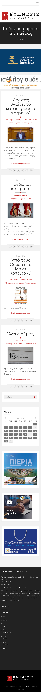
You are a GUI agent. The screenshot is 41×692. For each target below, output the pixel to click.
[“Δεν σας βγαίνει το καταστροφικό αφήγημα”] (20, 135)
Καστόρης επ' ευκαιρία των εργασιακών (21, 120)
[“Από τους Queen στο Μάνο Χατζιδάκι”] (20, 295)
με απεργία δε (20, 340)
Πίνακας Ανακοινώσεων (14, 283)
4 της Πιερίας (14, 123)
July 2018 (20, 418)
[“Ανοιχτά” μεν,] (20, 356)
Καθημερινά (14, 199)
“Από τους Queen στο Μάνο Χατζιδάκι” (20, 266)
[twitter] (14, 170)
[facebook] (10, 170)
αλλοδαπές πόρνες (20, 195)
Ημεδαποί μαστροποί (20, 186)
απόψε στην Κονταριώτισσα (20, 280)
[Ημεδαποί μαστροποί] (20, 211)
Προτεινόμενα (26, 123)
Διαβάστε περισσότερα (20, 164)
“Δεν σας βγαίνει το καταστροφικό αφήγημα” (20, 106)
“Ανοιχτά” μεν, (20, 334)
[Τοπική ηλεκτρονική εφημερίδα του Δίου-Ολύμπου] (20, 16)
